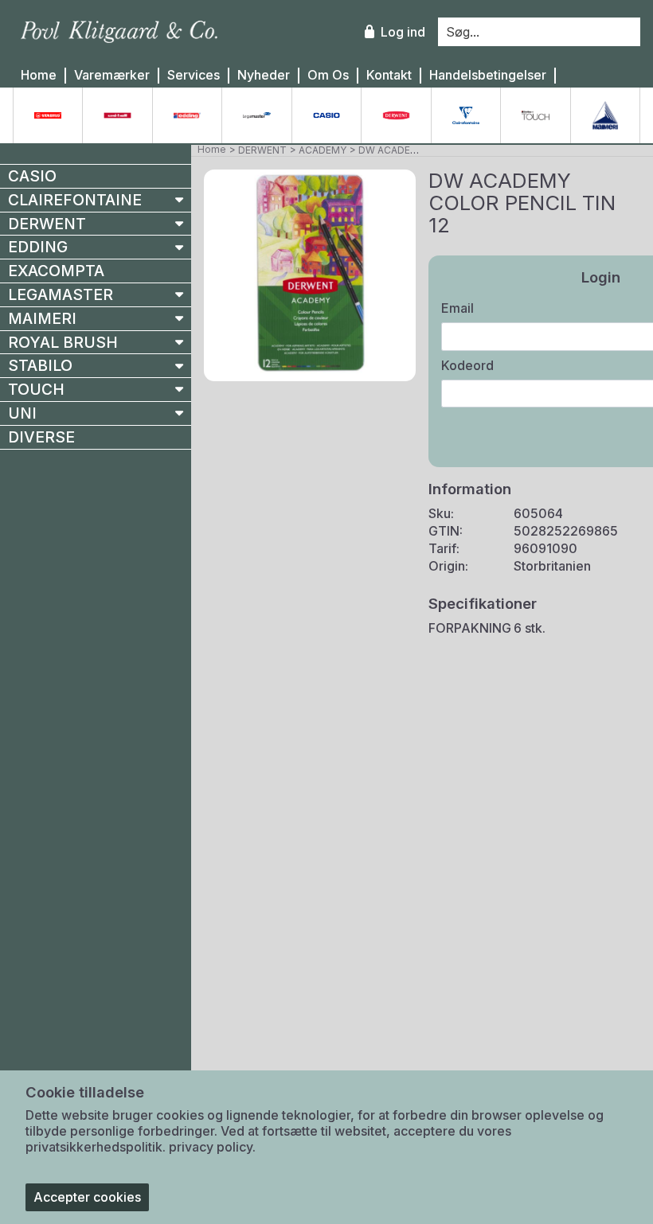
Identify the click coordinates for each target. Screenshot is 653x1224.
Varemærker (112, 75)
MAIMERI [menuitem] (42, 318)
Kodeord (467, 365)
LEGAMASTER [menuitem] (60, 294)
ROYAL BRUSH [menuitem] (63, 342)
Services (193, 75)
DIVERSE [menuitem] (41, 436)
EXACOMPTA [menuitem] (56, 270)
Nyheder (263, 75)
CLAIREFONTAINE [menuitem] (75, 199)
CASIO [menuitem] (32, 175)
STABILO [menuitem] (40, 365)
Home (39, 75)
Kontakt (389, 75)
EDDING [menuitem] (38, 246)
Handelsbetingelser (487, 75)
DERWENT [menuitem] (47, 223)
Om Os (328, 75)
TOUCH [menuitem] (36, 389)
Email (457, 308)
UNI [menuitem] (22, 413)
